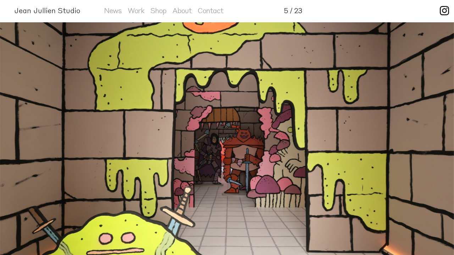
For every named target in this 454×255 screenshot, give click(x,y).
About (182, 10)
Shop (158, 10)
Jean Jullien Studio (47, 10)
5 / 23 (293, 10)
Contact (210, 10)
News (113, 10)
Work (136, 10)
